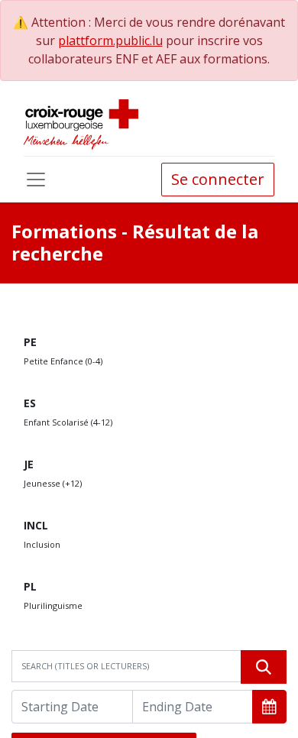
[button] (269, 706)
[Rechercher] (264, 667)
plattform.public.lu (110, 40)
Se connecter (217, 179)
